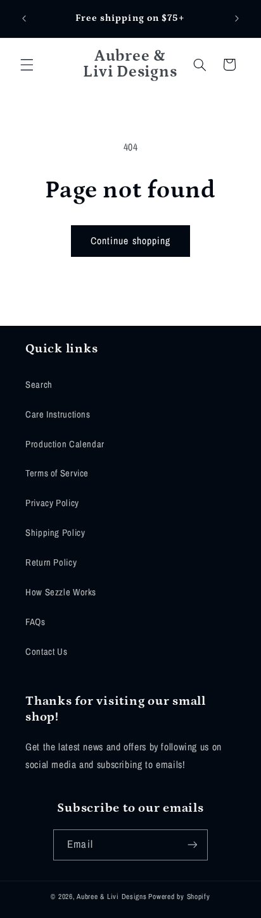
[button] (26, 64)
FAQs (35, 622)
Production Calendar (65, 444)
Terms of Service (57, 473)
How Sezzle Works (60, 592)
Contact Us (46, 651)
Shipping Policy (55, 532)
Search (39, 384)
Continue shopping (130, 240)
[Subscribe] (192, 844)
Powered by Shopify (179, 896)
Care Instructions (58, 414)
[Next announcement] (237, 18)
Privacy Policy (52, 503)
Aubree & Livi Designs (111, 896)
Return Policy (51, 562)
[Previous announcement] (24, 18)
